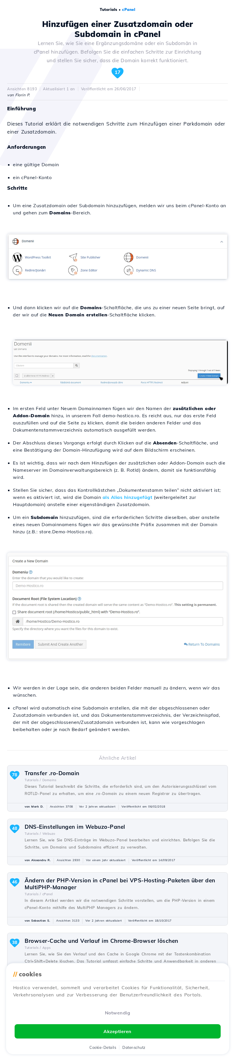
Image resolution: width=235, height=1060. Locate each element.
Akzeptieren (117, 1031)
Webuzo (48, 834)
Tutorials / (33, 780)
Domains (49, 780)
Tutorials (108, 9)
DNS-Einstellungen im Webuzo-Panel (75, 826)
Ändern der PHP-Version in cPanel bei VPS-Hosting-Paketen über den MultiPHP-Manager (120, 884)
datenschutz (134, 1047)
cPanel (128, 9)
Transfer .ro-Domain (52, 773)
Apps (46, 948)
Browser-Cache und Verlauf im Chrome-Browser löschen (101, 940)
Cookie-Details (102, 1047)
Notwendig (117, 1013)
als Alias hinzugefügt (127, 497)
